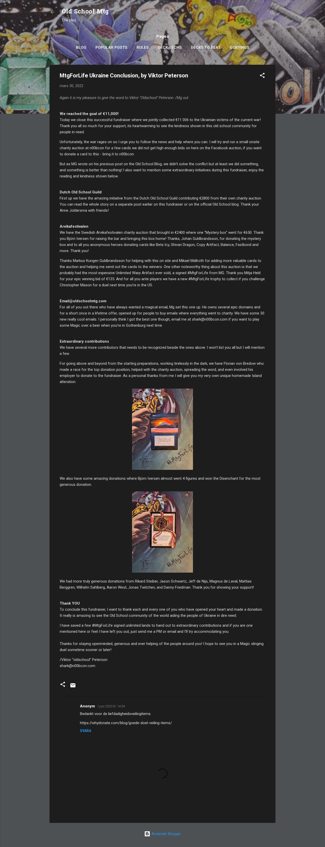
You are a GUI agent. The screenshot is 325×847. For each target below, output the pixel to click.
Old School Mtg (85, 12)
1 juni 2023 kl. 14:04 (111, 706)
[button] (262, 76)
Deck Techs (170, 47)
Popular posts (111, 47)
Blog (81, 47)
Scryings (239, 47)
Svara (85, 731)
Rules (143, 47)
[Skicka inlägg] (73, 687)
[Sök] (272, 14)
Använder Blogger (165, 834)
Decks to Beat (206, 47)
